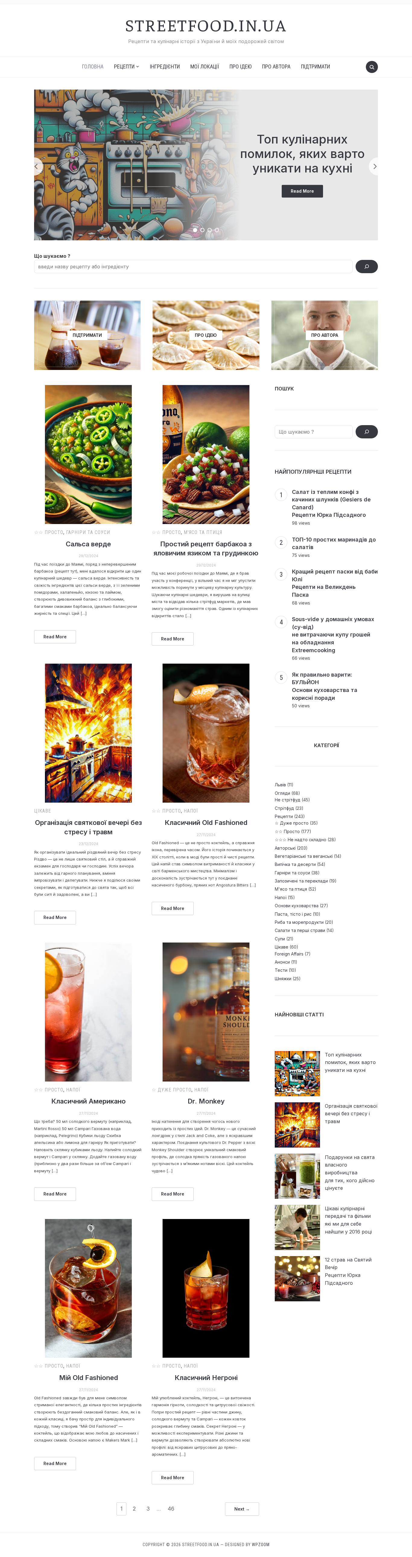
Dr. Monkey (206, 1101)
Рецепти (284, 816)
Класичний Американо (88, 1101)
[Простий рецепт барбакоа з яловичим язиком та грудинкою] (206, 454)
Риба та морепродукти (299, 922)
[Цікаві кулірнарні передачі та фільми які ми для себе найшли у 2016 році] (297, 1227)
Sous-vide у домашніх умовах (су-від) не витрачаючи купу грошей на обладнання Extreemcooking (333, 634)
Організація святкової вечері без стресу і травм (351, 1113)
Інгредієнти (165, 66)
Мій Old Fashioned (88, 1378)
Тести (281, 970)
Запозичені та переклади (301, 880)
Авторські (285, 848)
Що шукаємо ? (52, 256)
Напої (191, 811)
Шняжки (283, 978)
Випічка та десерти (295, 864)
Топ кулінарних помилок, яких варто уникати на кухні (302, 153)
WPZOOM (261, 1544)
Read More (307, 192)
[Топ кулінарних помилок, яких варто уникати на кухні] (297, 1073)
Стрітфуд (284, 808)
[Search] (367, 266)
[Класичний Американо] (88, 1012)
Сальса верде (88, 544)
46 (171, 1508)
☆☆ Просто (48, 532)
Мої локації (204, 66)
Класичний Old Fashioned (206, 822)
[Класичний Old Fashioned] (206, 733)
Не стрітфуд (287, 799)
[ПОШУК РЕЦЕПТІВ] (367, 431)
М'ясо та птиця (203, 532)
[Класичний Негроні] (206, 1288)
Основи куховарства (297, 905)
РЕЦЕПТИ (124, 66)
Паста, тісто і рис (293, 914)
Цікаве (42, 811)
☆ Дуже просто (172, 1090)
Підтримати (315, 66)
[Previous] (34, 166)
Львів (280, 784)
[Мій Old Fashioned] (88, 1288)
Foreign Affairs (289, 953)
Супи (280, 938)
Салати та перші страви (300, 930)
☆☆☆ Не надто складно (300, 839)
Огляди (282, 793)
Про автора (276, 66)
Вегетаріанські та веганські (304, 856)
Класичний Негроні (206, 1378)
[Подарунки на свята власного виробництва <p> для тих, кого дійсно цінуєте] (297, 1176)
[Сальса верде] (88, 454)
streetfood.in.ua (206, 24)
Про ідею (241, 66)
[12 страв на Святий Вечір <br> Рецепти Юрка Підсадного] (297, 1278)
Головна (92, 66)
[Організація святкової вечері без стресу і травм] (88, 733)
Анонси (282, 962)
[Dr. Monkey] (206, 1012)
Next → (242, 1508)
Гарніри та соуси (88, 532)
